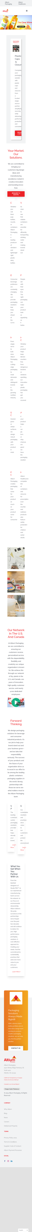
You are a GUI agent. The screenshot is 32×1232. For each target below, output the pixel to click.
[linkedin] (11, 1161)
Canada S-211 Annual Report (11, 1084)
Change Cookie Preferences (12, 1089)
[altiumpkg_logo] (6, 10)
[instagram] (8, 1161)
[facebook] (5, 1161)
